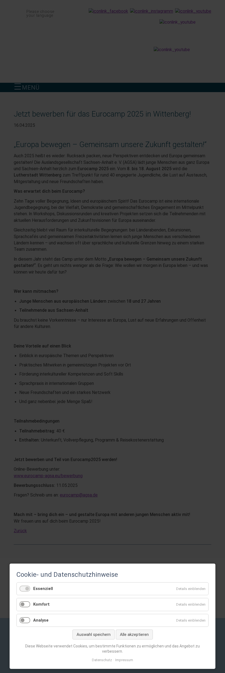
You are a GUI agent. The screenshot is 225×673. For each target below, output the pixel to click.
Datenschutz (102, 660)
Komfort (41, 604)
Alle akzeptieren (134, 634)
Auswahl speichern (94, 634)
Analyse (41, 620)
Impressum (124, 660)
